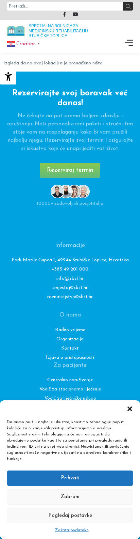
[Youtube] (75, 14)
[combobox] (65, 6)
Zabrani (70, 496)
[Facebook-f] (64, 14)
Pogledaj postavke (70, 515)
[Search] (128, 6)
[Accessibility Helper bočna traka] (8, 76)
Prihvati (70, 478)
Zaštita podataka (72, 530)
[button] (129, 408)
